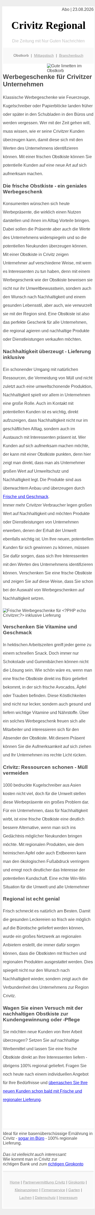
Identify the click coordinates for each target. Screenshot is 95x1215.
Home (15, 1182)
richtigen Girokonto (65, 1164)
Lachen (25, 1197)
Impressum (68, 1197)
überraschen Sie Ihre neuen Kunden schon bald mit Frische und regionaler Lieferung (45, 1091)
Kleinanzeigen (26, 1190)
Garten (74, 1190)
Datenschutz (45, 1197)
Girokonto (76, 1182)
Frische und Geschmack (25, 496)
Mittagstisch (44, 55)
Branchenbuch (71, 55)
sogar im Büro (31, 1138)
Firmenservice (53, 1190)
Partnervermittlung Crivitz (44, 1182)
